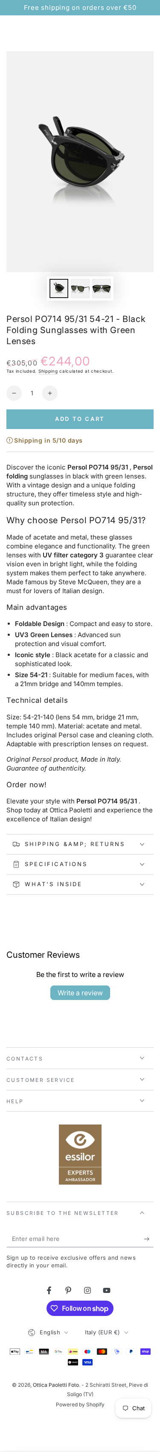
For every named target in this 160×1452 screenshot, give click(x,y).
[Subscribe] (149, 1238)
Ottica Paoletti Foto (56, 1385)
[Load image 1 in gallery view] (58, 288)
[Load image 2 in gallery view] (80, 288)
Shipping (48, 371)
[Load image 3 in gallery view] (101, 288)
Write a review (80, 992)
